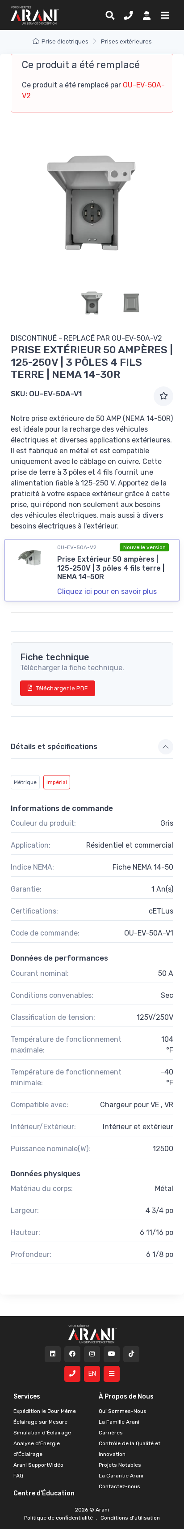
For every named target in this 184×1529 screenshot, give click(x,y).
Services (26, 1396)
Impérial (56, 782)
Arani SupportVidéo (38, 1465)
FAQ (18, 1476)
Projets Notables (120, 1465)
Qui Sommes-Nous (122, 1411)
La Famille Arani (119, 1422)
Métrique (25, 782)
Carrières (111, 1432)
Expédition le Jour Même (44, 1411)
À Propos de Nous (126, 1396)
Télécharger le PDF (62, 688)
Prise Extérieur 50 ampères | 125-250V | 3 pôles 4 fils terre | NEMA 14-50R (110, 567)
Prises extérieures (126, 41)
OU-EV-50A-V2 (137, 338)
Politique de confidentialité (59, 1518)
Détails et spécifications (54, 746)
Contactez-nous (119, 1486)
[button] (163, 14)
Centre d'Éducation (44, 1493)
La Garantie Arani (121, 1476)
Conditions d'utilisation (129, 1518)
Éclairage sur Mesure (40, 1422)
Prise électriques (65, 41)
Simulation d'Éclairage (42, 1432)
